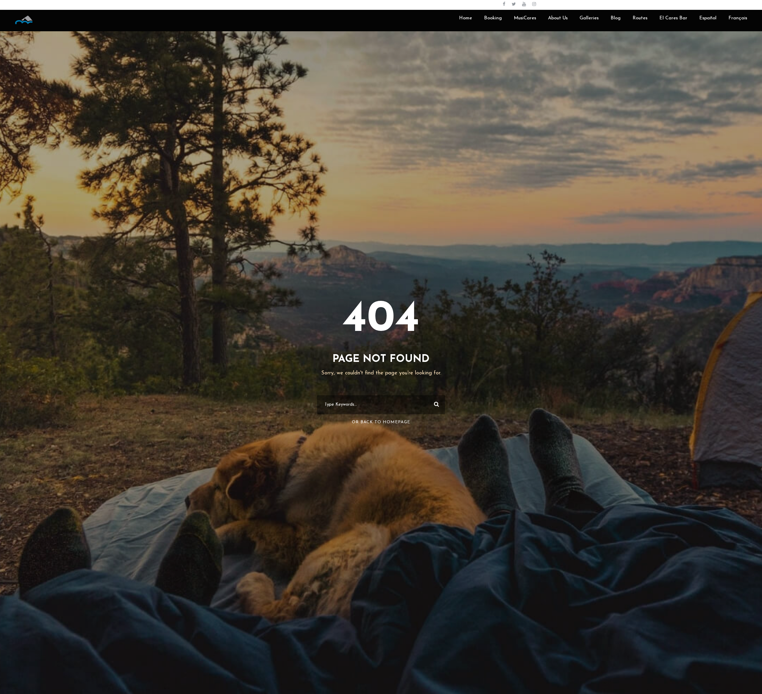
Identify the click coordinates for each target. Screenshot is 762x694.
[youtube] (524, 4)
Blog (615, 18)
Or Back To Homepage (381, 422)
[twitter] (514, 4)
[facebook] (504, 4)
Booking (493, 18)
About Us (558, 18)
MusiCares (525, 18)
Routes (640, 18)
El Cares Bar (673, 18)
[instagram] (534, 4)
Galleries (589, 18)
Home (465, 18)
